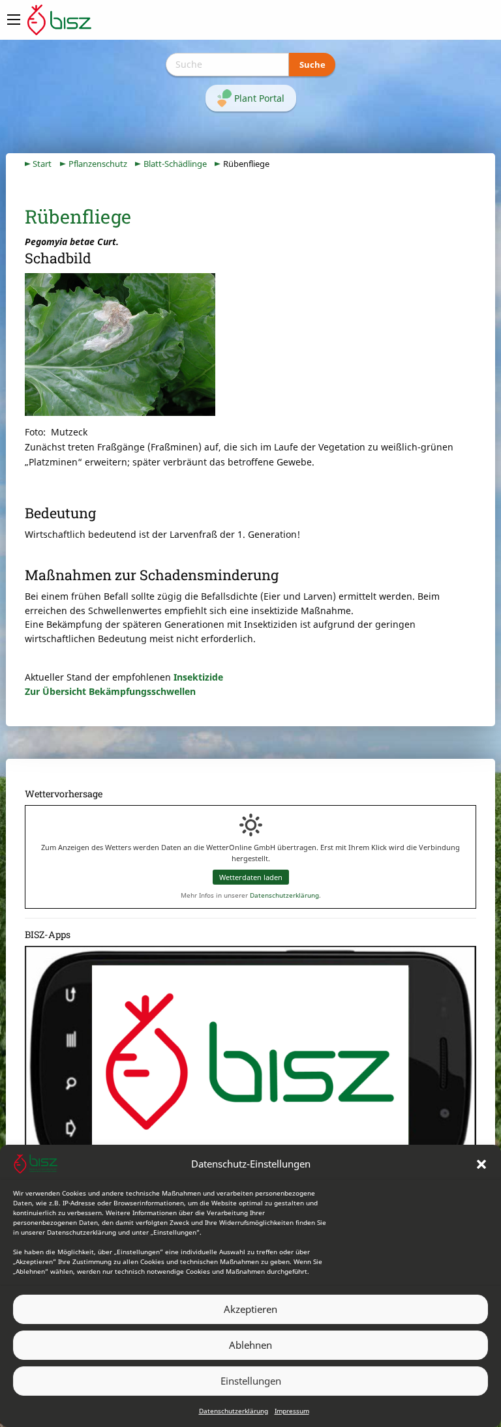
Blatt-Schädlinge (175, 163)
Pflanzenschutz (97, 163)
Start (42, 163)
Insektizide (198, 677)
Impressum (292, 1410)
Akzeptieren (250, 1309)
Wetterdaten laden (250, 877)
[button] (481, 1164)
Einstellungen (250, 1380)
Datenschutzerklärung (233, 1410)
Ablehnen (250, 1344)
